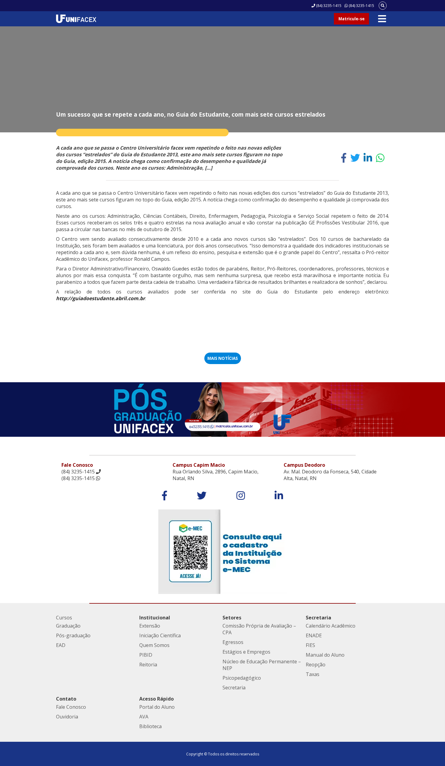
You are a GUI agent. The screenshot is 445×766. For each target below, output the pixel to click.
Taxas (312, 674)
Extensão (149, 625)
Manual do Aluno (325, 655)
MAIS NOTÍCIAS (222, 358)
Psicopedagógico (241, 678)
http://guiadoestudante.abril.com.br (100, 298)
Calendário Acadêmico (330, 625)
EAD (60, 645)
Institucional (154, 617)
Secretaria (234, 687)
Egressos (232, 642)
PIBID (145, 655)
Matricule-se (351, 19)
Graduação (68, 625)
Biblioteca (150, 726)
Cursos (64, 617)
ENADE (314, 635)
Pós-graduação (73, 635)
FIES (310, 645)
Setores (231, 617)
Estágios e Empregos (246, 651)
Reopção (315, 664)
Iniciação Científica (160, 635)
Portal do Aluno (157, 707)
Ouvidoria (67, 716)
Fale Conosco (71, 707)
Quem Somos (154, 645)
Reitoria (148, 664)
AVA (143, 716)
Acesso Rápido (156, 698)
